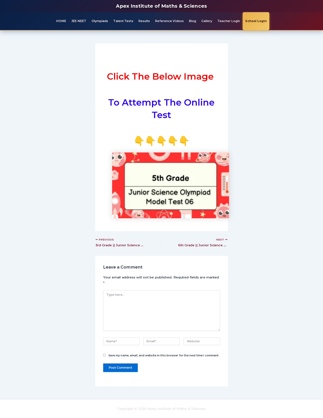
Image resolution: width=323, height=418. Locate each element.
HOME (61, 21)
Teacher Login (228, 21)
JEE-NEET (78, 21)
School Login (256, 21)
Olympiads (100, 21)
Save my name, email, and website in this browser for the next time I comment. (163, 355)
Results (144, 21)
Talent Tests (123, 21)
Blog (192, 21)
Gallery (206, 21)
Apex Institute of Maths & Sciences (161, 6)
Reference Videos (169, 21)
